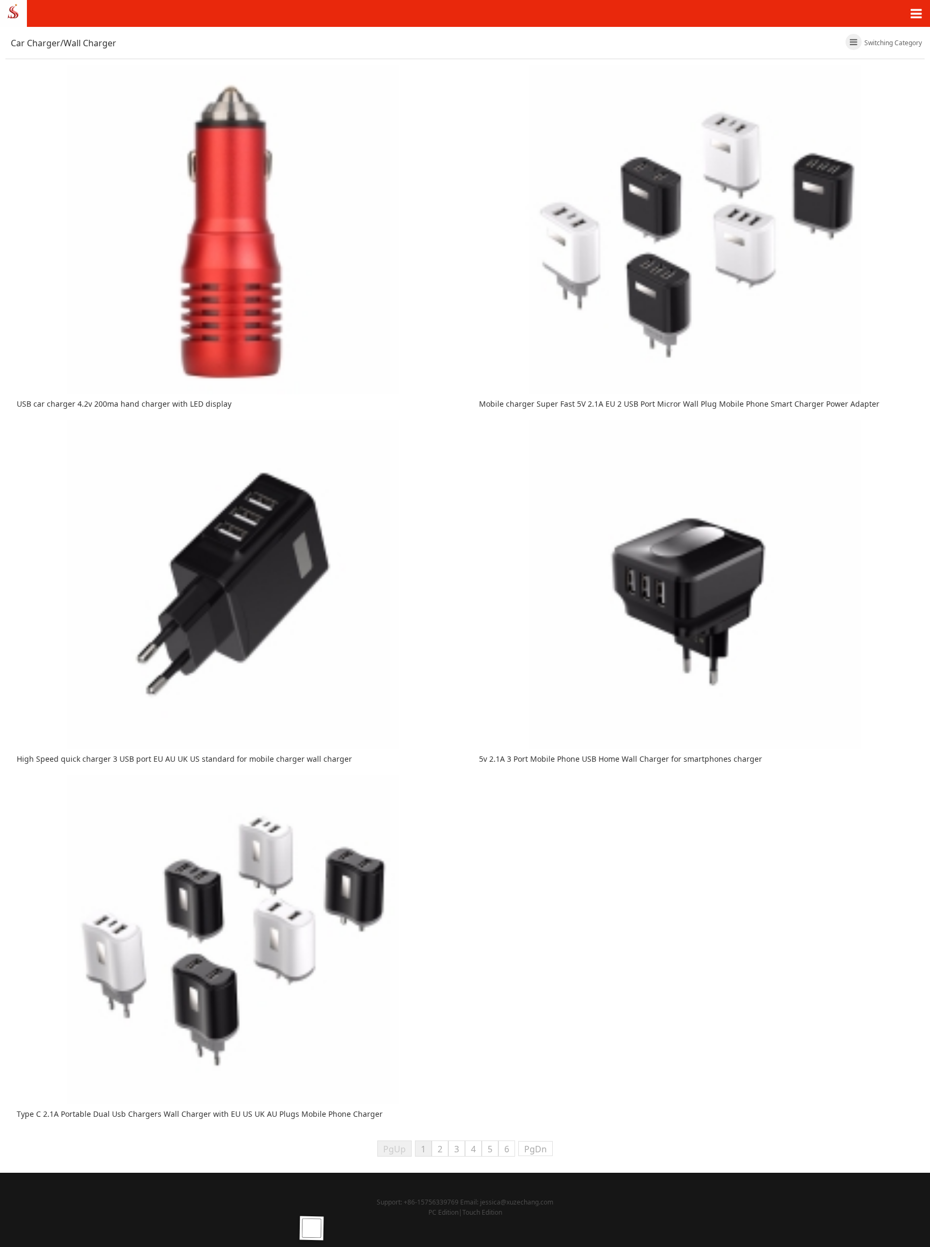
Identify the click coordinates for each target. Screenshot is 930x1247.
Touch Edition (482, 1212)
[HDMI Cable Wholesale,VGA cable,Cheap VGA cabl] (13, 12)
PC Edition (443, 1212)
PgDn (535, 1149)
